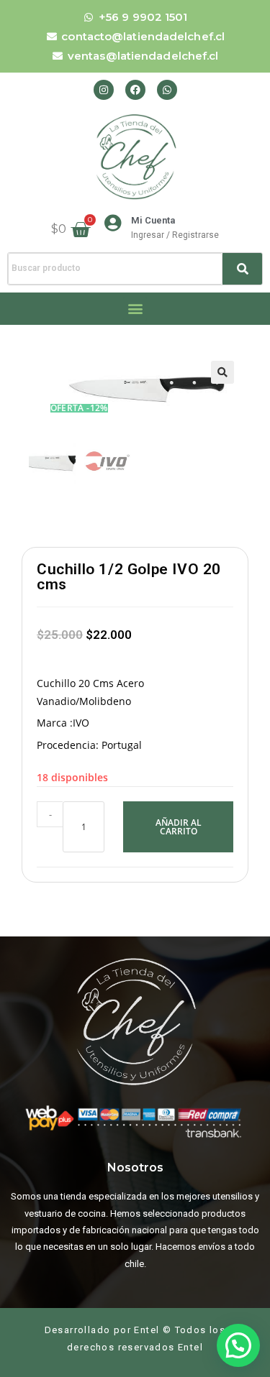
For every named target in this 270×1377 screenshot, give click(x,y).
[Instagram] (104, 90)
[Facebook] (135, 90)
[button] (135, 309)
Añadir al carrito (179, 826)
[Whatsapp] (167, 90)
